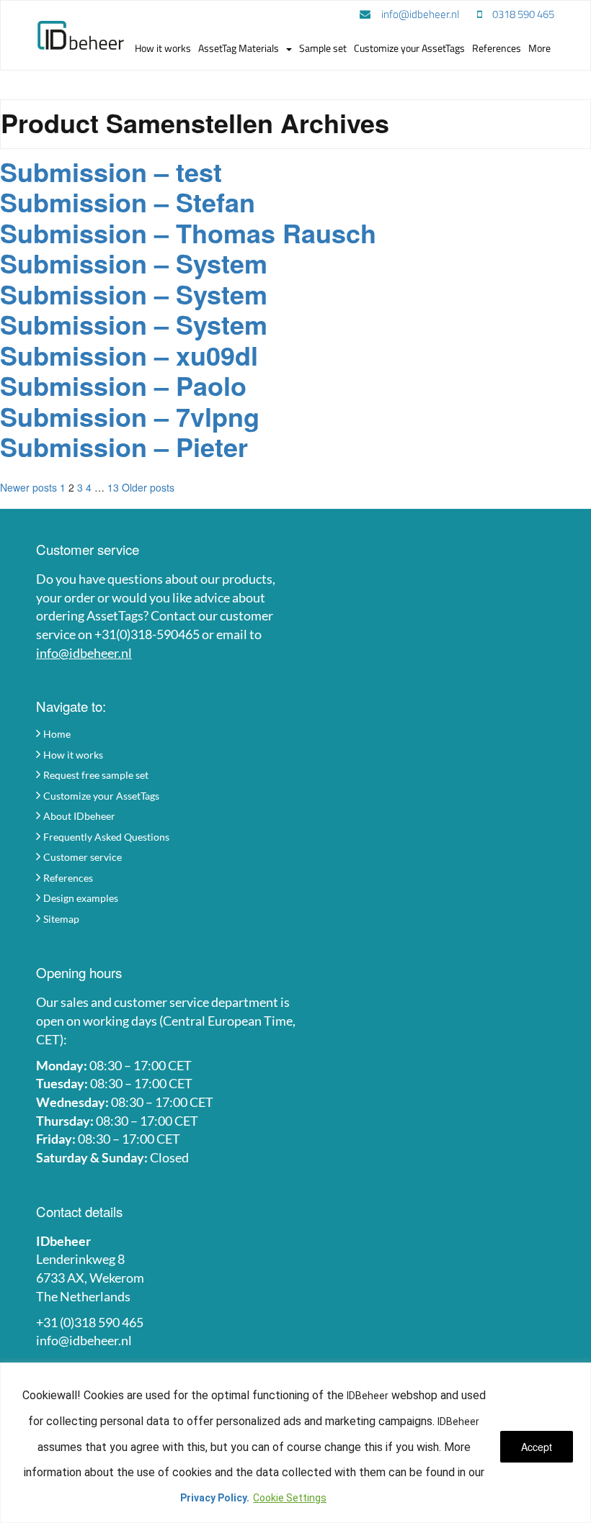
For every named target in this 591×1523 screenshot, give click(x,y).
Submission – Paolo (123, 385)
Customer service (82, 857)
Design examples (80, 898)
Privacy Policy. (214, 1498)
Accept (536, 1447)
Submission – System (133, 262)
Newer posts (28, 487)
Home (57, 734)
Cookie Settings (289, 1498)
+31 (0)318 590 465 (89, 1322)
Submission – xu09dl (129, 355)
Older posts (148, 487)
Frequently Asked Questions (106, 837)
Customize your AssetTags (101, 796)
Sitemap (61, 919)
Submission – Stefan (127, 201)
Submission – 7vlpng (129, 416)
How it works (73, 755)
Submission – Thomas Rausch (188, 232)
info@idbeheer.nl (84, 653)
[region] (295, 1442)
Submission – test (111, 171)
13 (113, 487)
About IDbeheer (79, 816)
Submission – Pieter (124, 446)
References (68, 878)
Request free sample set (95, 775)
